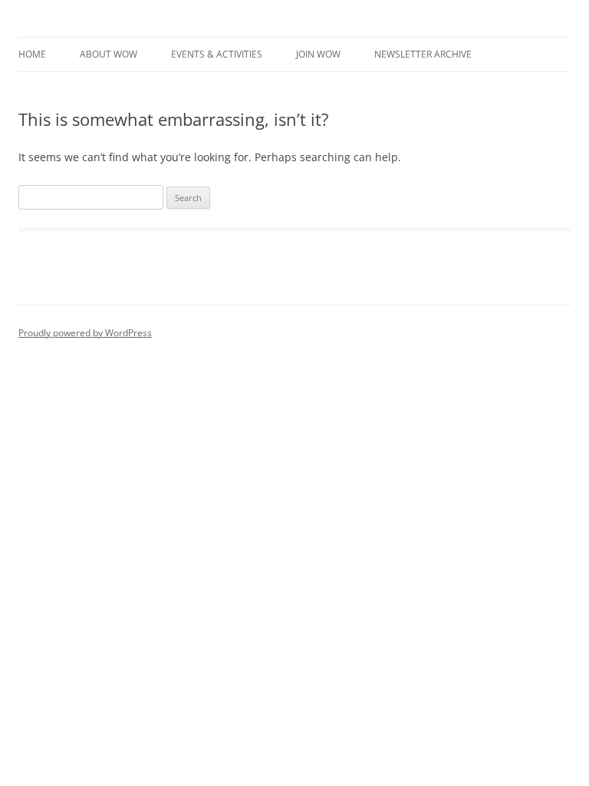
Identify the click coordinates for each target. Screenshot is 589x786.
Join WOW (318, 54)
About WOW (108, 54)
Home (32, 54)
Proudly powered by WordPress (85, 332)
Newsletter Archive (423, 54)
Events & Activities (216, 54)
